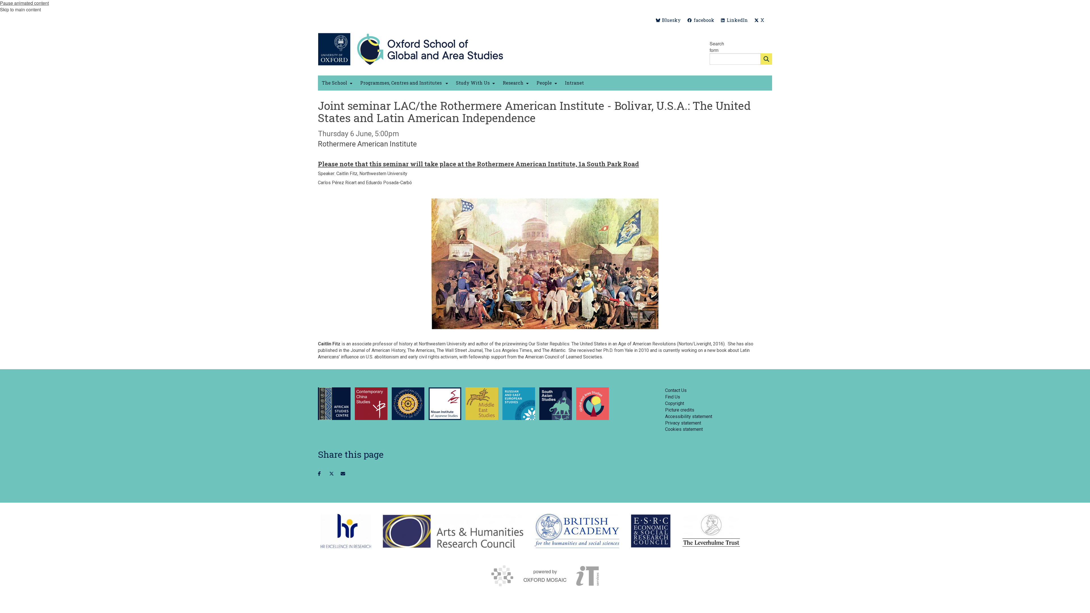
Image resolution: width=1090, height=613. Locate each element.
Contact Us (676, 390)
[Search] (766, 59)
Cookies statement (684, 429)
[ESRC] (650, 531)
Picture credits (679, 410)
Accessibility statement (688, 416)
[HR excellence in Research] (346, 531)
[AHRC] (452, 531)
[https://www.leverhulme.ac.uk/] (711, 531)
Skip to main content (20, 9)
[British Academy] (577, 531)
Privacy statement (683, 423)
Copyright (674, 403)
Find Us (672, 397)
